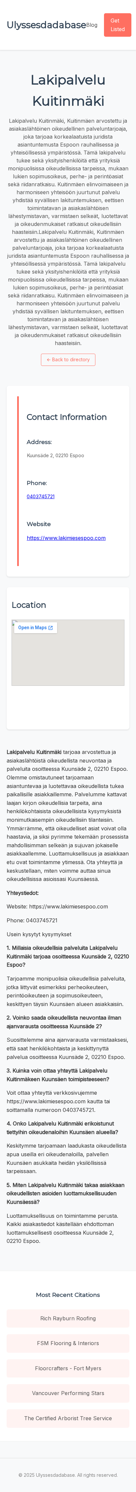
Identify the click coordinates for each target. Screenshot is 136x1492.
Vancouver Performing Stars (68, 1393)
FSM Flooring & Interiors (68, 1343)
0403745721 (40, 496)
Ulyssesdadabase (46, 24)
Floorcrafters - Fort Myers (68, 1368)
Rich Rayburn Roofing (68, 1318)
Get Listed (118, 24)
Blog (91, 25)
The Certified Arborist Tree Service (68, 1418)
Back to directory (68, 359)
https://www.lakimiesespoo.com (66, 538)
